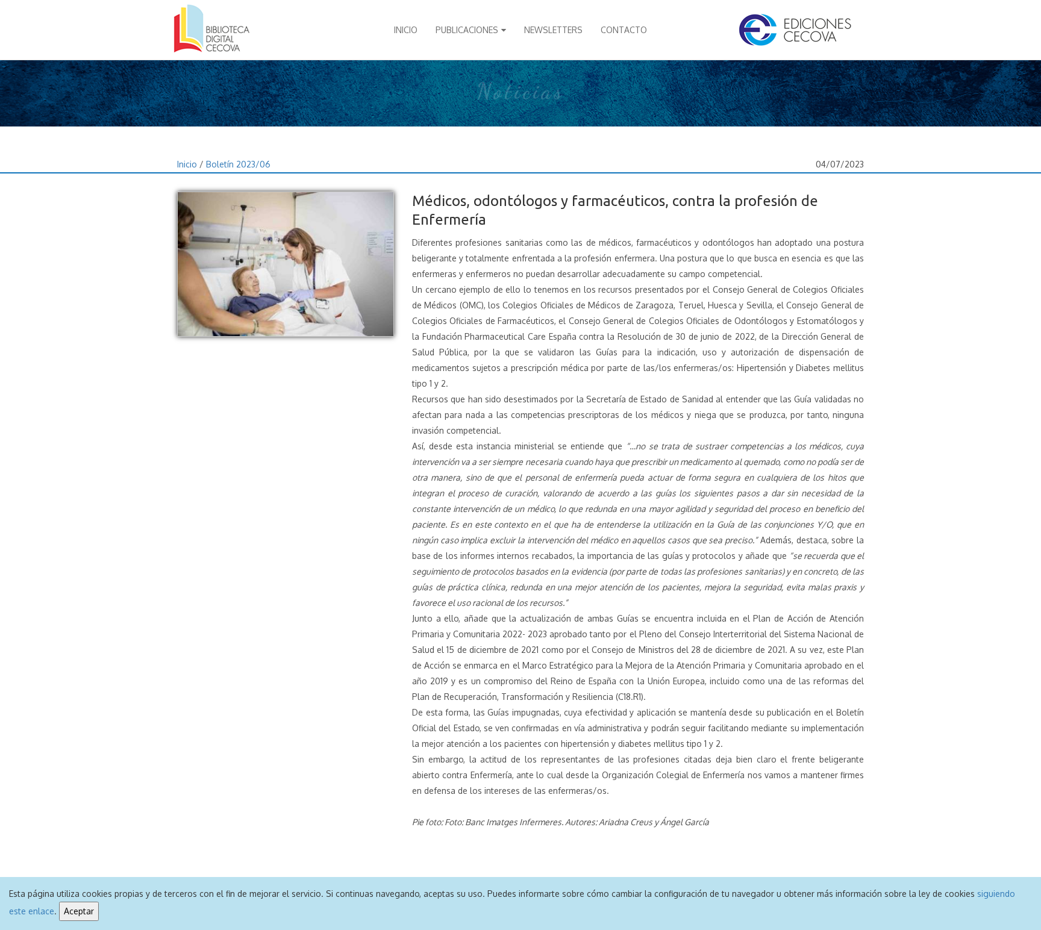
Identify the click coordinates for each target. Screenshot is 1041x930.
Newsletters (553, 30)
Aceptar (79, 911)
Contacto (624, 30)
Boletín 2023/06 (238, 164)
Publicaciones (467, 30)
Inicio (405, 30)
